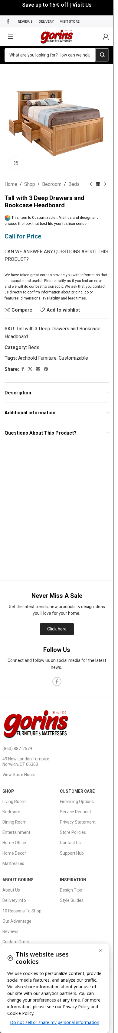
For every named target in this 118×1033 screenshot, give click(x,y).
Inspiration (73, 879)
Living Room (14, 801)
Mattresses (13, 863)
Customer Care (77, 791)
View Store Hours (18, 774)
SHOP (8, 791)
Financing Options (77, 801)
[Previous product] (90, 184)
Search (102, 55)
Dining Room (14, 822)
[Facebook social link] (8, 21)
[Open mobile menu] (11, 37)
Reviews (10, 931)
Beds (74, 184)
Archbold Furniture (37, 358)
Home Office (14, 842)
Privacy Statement (78, 822)
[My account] (106, 37)
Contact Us (70, 842)
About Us (11, 890)
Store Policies (73, 832)
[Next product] (105, 184)
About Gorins (18, 879)
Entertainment (16, 832)
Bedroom (51, 184)
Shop (29, 184)
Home (11, 184)
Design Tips (71, 890)
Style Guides (72, 900)
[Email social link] (38, 369)
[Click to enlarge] (16, 163)
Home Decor (14, 853)
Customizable (73, 358)
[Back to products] (98, 184)
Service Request (75, 811)
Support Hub (72, 853)
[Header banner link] (56, 7)
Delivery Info (14, 900)
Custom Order (15, 941)
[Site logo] (57, 36)
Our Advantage (16, 921)
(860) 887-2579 (17, 748)
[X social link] (30, 369)
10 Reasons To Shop (21, 910)
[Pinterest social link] (46, 369)
